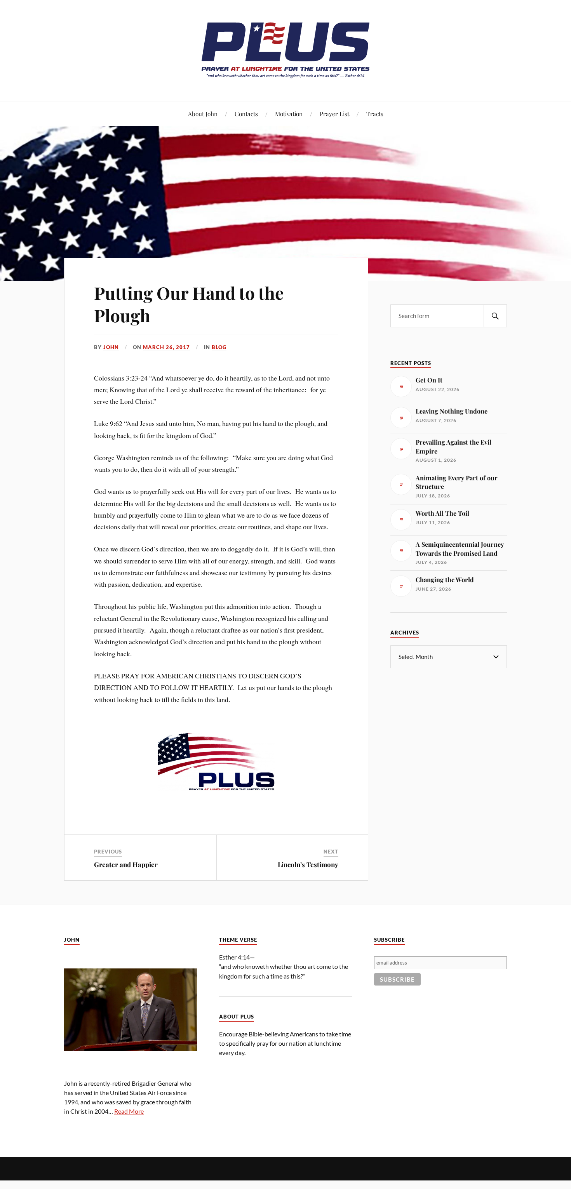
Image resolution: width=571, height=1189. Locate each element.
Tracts (374, 114)
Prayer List (334, 114)
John (111, 347)
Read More (129, 1111)
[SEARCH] (495, 315)
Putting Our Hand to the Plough (189, 303)
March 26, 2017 (166, 347)
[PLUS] (285, 77)
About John (203, 114)
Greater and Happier (126, 864)
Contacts (246, 114)
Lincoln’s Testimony (308, 864)
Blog (219, 347)
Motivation (289, 114)
